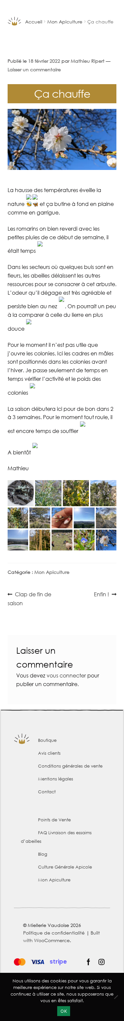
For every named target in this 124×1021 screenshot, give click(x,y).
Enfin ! (104, 594)
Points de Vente (54, 820)
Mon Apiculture (64, 21)
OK (64, 1011)
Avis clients (49, 753)
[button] (21, 493)
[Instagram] (101, 962)
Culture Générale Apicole (65, 867)
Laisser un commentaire (34, 69)
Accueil (33, 21)
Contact (47, 792)
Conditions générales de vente (70, 766)
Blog (42, 854)
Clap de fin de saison (30, 598)
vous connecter (66, 675)
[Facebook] (88, 962)
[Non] (115, 997)
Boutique (47, 740)
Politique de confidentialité (54, 933)
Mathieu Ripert (87, 61)
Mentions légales (55, 779)
